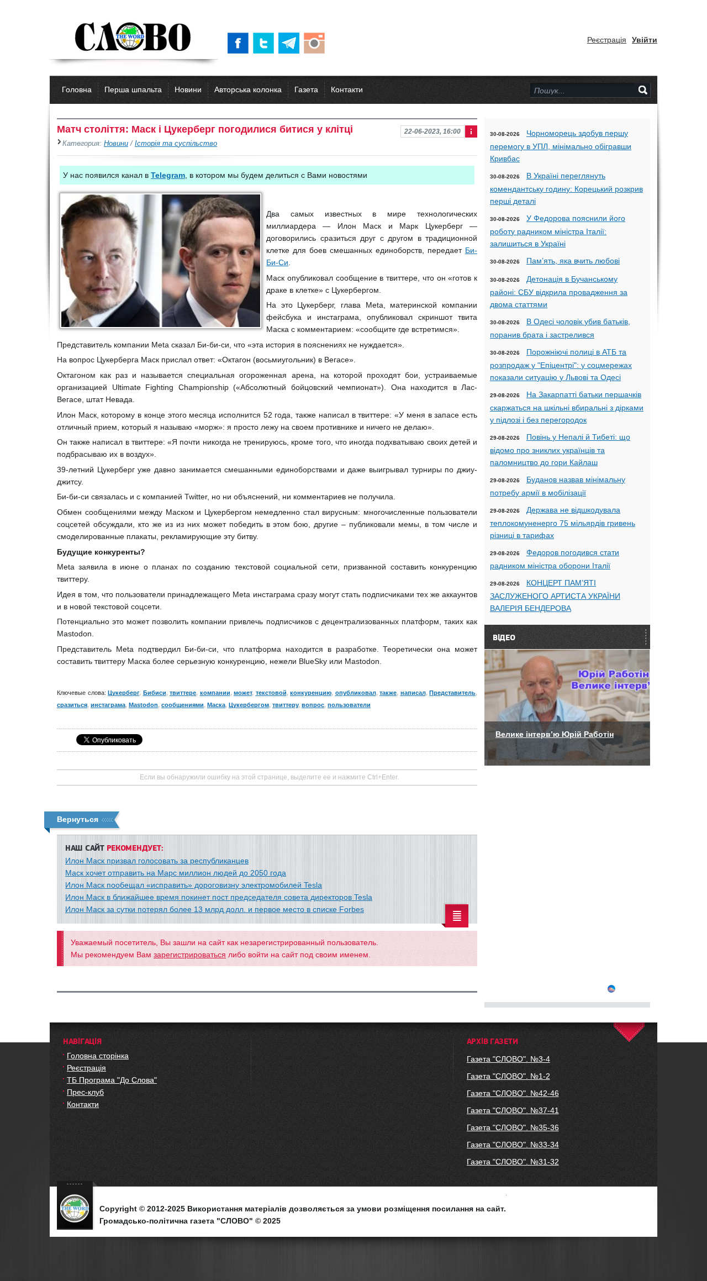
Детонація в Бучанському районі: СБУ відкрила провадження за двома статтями (558, 292)
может (243, 692)
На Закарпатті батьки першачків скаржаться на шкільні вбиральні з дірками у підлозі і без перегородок (566, 407)
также (388, 692)
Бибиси (154, 692)
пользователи (349, 705)
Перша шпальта (133, 89)
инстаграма (108, 705)
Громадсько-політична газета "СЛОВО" (134, 37)
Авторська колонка (248, 89)
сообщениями (182, 705)
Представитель (452, 692)
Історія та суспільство (176, 143)
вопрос (313, 705)
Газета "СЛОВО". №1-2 (508, 1076)
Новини (188, 89)
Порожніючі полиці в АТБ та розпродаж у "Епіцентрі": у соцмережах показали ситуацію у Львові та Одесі (561, 364)
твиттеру (285, 705)
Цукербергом (249, 705)
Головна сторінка (98, 1055)
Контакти (347, 89)
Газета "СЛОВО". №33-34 (513, 1144)
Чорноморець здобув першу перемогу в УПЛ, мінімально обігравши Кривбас (560, 146)
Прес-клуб (85, 1092)
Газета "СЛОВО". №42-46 (513, 1093)
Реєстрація (606, 39)
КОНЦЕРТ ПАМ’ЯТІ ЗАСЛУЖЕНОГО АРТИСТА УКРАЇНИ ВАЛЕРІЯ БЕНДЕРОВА (555, 595)
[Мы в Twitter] (265, 43)
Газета (306, 89)
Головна (77, 89)
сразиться (72, 705)
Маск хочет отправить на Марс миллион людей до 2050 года (175, 872)
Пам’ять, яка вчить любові (573, 260)
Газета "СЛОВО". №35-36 (513, 1127)
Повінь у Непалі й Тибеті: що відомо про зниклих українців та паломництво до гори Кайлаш (560, 450)
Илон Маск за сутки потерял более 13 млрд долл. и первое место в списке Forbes (214, 909)
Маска (216, 705)
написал (413, 692)
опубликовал (355, 692)
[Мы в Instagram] (316, 43)
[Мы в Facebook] (240, 43)
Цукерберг (123, 692)
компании (215, 692)
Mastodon (143, 705)
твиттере (183, 692)
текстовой (271, 692)
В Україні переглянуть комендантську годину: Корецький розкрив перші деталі (566, 188)
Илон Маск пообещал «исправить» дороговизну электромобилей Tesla (193, 885)
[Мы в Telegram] (291, 43)
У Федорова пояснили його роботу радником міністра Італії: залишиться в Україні (557, 231)
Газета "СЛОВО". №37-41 (513, 1110)
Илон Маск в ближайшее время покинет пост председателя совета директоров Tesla (218, 897)
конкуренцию (310, 692)
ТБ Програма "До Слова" (112, 1080)
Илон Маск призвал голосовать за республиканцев (157, 860)
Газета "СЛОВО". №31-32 (513, 1161)
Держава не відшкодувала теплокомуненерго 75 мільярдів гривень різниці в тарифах (562, 522)
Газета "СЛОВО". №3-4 (508, 1059)
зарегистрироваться (190, 954)
